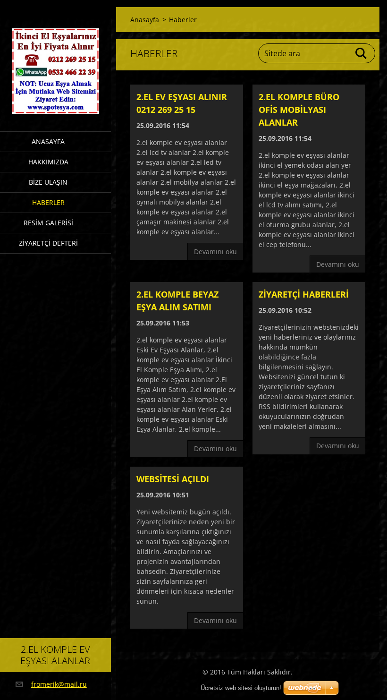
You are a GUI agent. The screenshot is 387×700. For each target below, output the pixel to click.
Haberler (48, 202)
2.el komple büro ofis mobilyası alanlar (299, 109)
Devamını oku (215, 251)
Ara (361, 53)
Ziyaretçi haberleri (304, 294)
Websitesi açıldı (172, 479)
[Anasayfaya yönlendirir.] (55, 60)
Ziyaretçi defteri (48, 243)
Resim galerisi (48, 222)
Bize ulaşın (48, 182)
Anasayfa (48, 141)
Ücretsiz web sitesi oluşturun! (241, 687)
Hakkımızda (48, 161)
